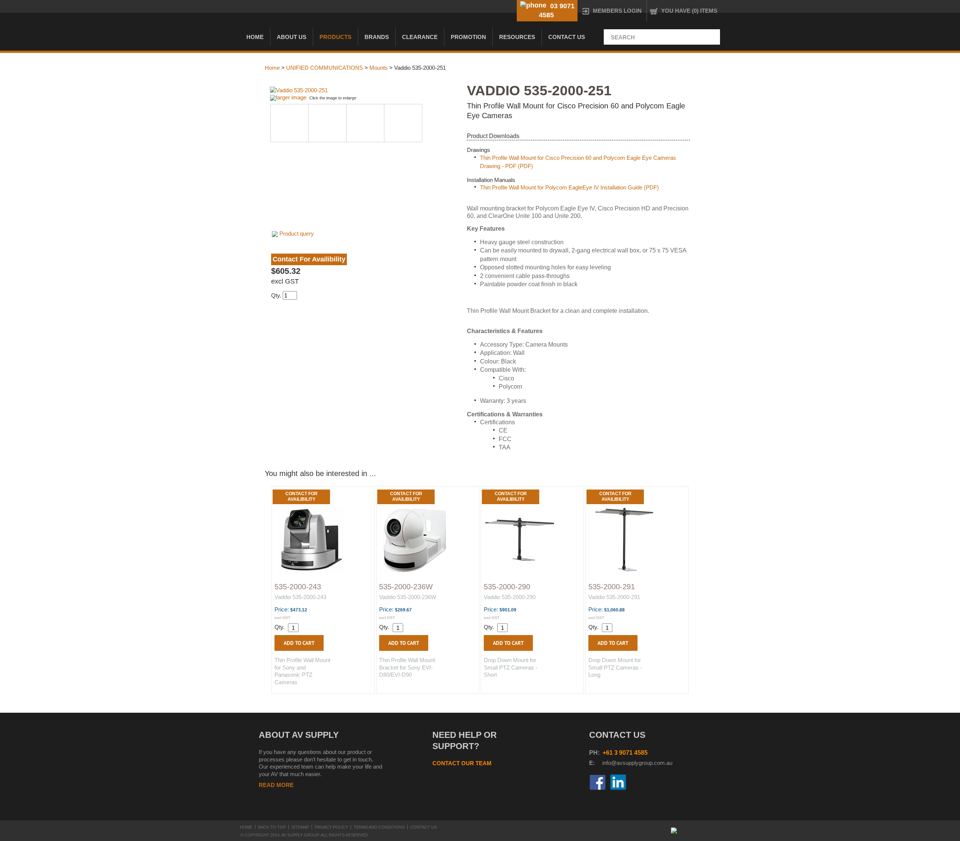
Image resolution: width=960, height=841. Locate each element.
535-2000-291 (611, 587)
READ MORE (276, 785)
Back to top (272, 827)
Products (335, 37)
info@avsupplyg (622, 763)
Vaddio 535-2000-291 (614, 597)
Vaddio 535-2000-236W (407, 597)
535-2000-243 (297, 587)
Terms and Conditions (379, 827)
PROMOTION (468, 37)
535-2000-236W (406, 587)
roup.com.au (657, 763)
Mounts (378, 68)
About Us (291, 37)
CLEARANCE (420, 37)
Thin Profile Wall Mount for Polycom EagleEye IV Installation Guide (561, 187)
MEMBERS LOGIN (617, 11)
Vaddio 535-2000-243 (300, 597)
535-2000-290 (507, 587)
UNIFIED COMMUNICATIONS (324, 68)
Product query (296, 233)
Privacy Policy (331, 827)
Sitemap (300, 827)
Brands (376, 37)
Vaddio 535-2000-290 (510, 597)
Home (255, 37)
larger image (291, 97)
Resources (517, 37)
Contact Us (566, 37)
